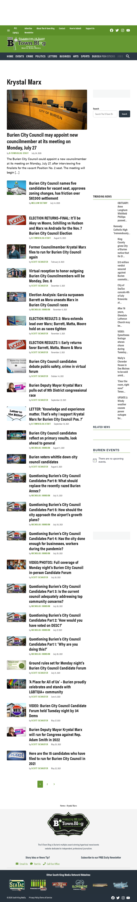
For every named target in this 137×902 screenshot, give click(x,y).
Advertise (28, 28)
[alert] (111, 460)
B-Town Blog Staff (19, 153)
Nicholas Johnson (40, 309)
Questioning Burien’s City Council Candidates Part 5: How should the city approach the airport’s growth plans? (55, 511)
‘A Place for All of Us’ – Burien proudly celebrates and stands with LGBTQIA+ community (57, 686)
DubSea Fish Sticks (103, 56)
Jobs (120, 56)
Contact (62, 28)
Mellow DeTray (39, 202)
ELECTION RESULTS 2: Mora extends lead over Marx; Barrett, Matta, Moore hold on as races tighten (57, 323)
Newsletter (29, 32)
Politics (40, 56)
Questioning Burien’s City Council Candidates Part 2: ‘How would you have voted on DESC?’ (56, 620)
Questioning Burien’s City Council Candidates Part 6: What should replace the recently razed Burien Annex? (55, 483)
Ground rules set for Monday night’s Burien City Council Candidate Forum (57, 665)
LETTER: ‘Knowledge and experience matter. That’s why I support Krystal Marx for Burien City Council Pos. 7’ (57, 414)
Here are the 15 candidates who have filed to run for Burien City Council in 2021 (57, 758)
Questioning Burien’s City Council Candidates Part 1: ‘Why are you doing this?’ (55, 644)
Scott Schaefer (39, 261)
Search (96, 108)
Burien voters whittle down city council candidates (53, 459)
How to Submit (75, 28)
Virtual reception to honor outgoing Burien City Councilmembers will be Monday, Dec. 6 (57, 276)
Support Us (90, 28)
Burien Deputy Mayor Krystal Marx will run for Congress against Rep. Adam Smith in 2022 (55, 734)
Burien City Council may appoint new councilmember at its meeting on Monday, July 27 (42, 140)
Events (20, 56)
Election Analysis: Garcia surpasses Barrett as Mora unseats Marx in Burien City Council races (56, 299)
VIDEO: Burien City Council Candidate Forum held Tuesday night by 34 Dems (57, 710)
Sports (85, 56)
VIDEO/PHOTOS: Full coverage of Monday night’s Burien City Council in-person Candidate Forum (56, 567)
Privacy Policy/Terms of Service (40, 897)
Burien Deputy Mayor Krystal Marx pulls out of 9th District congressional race (58, 390)
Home (10, 56)
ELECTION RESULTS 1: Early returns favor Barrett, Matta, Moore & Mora (55, 344)
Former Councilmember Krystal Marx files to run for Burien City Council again (57, 252)
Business (65, 56)
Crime (29, 56)
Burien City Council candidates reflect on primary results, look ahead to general (53, 438)
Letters (52, 56)
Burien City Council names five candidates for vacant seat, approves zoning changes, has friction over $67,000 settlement (57, 190)
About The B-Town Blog (45, 28)
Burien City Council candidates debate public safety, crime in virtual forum (57, 366)
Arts (76, 56)
